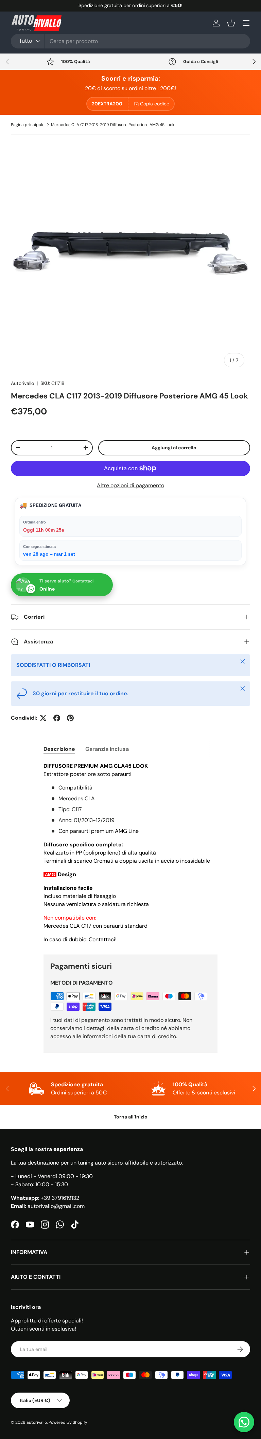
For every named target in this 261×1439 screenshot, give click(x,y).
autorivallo (37, 1422)
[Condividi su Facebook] (57, 718)
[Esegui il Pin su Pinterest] (70, 718)
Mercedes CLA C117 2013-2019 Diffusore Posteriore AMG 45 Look (112, 124)
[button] (231, 23)
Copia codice (154, 104)
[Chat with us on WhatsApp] (244, 1422)
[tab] (59, 749)
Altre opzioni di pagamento (130, 485)
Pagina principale (28, 124)
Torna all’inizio (130, 1117)
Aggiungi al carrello (174, 448)
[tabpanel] (131, 853)
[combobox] (130, 41)
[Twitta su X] (43, 718)
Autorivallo (22, 383)
